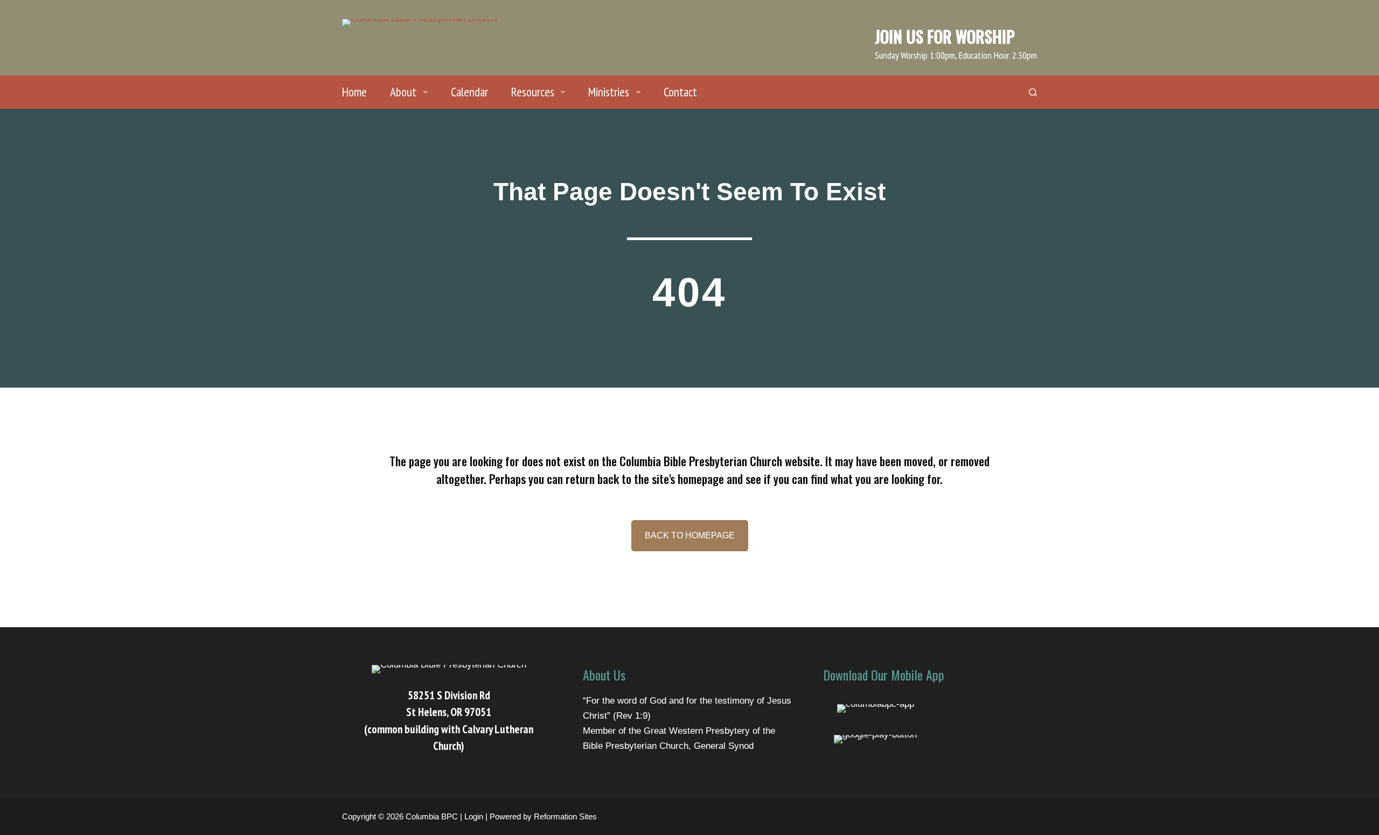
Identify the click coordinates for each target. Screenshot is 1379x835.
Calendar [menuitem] (469, 92)
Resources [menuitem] (532, 92)
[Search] (1033, 92)
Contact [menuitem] (680, 92)
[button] (689, 535)
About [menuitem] (403, 92)
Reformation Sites (565, 816)
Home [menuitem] (354, 92)
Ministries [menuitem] (608, 92)
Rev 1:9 (631, 716)
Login (473, 816)
